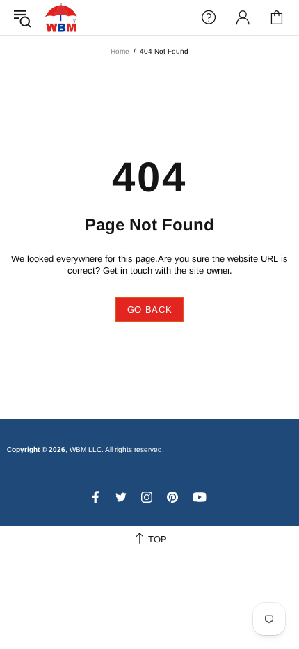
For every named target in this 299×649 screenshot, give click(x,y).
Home (120, 51)
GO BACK (149, 309)
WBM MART (61, 17)
